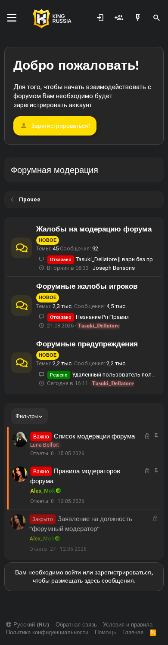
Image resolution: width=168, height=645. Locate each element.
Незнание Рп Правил (90, 317)
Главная (132, 632)
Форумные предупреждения (87, 343)
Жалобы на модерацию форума (94, 228)
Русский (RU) (30, 624)
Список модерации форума (94, 436)
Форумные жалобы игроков (86, 285)
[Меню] (12, 18)
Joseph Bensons (114, 268)
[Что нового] (137, 18)
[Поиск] (156, 18)
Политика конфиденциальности (47, 632)
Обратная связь (76, 624)
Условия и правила (127, 624)
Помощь (105, 632)
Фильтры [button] (27, 416)
